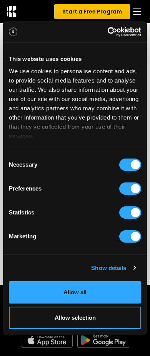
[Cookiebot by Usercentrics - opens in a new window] (108, 32)
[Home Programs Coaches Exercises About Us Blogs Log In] (137, 12)
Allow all (75, 292)
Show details (108, 268)
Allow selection (75, 317)
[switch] (130, 188)
